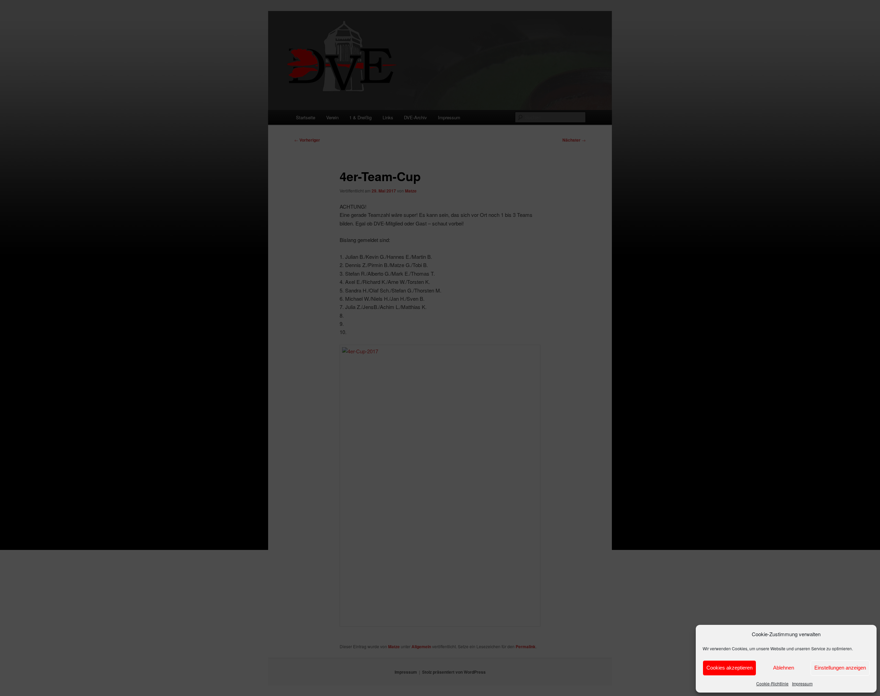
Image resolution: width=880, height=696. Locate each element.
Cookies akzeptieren (729, 668)
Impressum (802, 683)
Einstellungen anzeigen (840, 668)
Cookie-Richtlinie (772, 683)
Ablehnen (783, 668)
